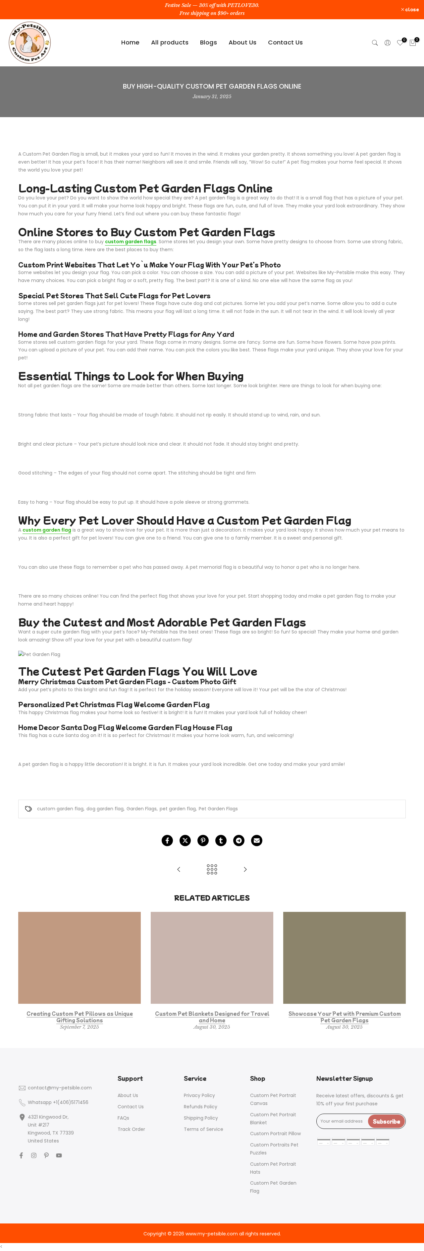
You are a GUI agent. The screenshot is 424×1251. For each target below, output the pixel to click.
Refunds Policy (200, 1106)
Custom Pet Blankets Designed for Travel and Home (212, 1016)
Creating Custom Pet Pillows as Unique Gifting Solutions (79, 1016)
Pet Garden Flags (218, 808)
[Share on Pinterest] (203, 840)
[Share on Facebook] (167, 840)
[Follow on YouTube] (59, 1155)
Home (130, 42)
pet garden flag (178, 808)
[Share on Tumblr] (221, 840)
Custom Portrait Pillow (275, 1133)
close (15, 9)
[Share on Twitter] (185, 840)
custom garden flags (130, 241)
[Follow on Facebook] (21, 1155)
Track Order (131, 1129)
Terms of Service (203, 1129)
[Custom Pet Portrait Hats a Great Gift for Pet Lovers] (178, 870)
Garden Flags (142, 808)
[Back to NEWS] (212, 870)
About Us (242, 42)
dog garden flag (105, 808)
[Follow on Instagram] (34, 1155)
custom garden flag (47, 530)
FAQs (123, 1118)
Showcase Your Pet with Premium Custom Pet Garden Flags (345, 1016)
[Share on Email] (256, 840)
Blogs (208, 42)
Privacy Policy (199, 1095)
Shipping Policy (201, 1118)
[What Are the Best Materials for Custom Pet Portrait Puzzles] (245, 870)
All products (169, 42)
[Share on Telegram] (238, 840)
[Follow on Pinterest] (46, 1155)
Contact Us (285, 42)
